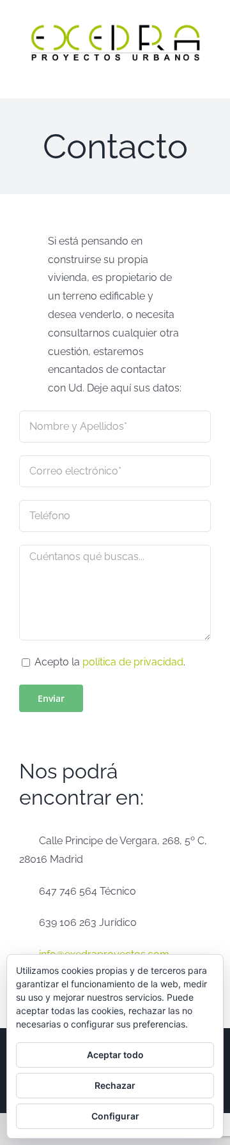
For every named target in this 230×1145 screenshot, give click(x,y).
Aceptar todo (115, 1054)
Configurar (115, 1116)
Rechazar (115, 1085)
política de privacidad (132, 662)
